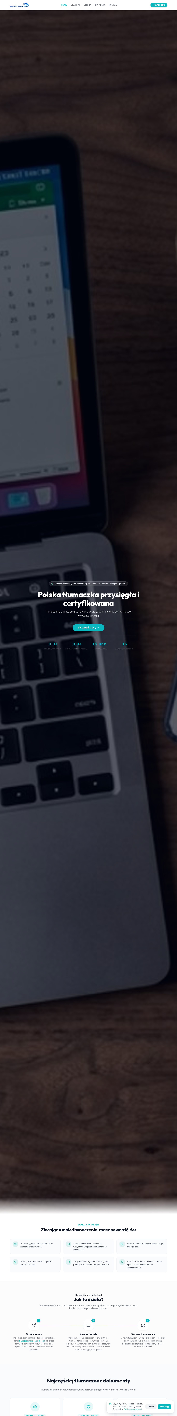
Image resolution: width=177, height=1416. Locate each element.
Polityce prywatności (133, 1409)
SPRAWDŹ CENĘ (159, 5)
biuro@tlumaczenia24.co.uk (32, 1341)
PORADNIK (100, 5)
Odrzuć (151, 1407)
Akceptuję (164, 1407)
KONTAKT (113, 5)
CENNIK (87, 5)
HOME (64, 5)
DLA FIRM (75, 5)
